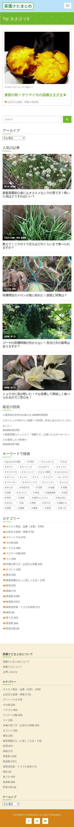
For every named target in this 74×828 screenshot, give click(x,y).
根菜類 (35, 102)
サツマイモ (12, 471)
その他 (9, 542)
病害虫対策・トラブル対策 (20, 607)
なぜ (65, 461)
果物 (8, 590)
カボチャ (45, 466)
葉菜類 (9, 623)
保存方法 (25, 487)
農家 (22, 508)
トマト (25, 477)
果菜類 (9, 596)
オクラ (10, 466)
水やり (10, 502)
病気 (8, 612)
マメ (8, 558)
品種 (9, 492)
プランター (12, 482)
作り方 (10, 487)
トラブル (11, 547)
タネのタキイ (63, 471)
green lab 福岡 (13, 461)
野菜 (49, 508)
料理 (9, 497)
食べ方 (63, 508)
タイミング (28, 471)
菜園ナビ (63, 502)
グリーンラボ (13, 537)
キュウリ (62, 466)
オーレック (27, 466)
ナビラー (50, 477)
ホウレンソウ (30, 482)
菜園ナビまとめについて (16, 661)
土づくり (23, 492)
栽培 (22, 497)
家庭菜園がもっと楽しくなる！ (23, 580)
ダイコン (11, 477)
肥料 (34, 502)
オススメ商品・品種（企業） (21, 526)
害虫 (37, 492)
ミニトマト (49, 482)
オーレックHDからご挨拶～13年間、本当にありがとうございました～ (37, 423)
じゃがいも (49, 461)
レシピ (65, 482)
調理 (9, 508)
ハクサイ (65, 477)
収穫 (65, 487)
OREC (32, 461)
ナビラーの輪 (13, 553)
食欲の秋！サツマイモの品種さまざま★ (35, 94)
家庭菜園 (51, 492)
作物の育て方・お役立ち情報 (21, 564)
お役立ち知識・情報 (18, 102)
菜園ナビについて (12, 666)
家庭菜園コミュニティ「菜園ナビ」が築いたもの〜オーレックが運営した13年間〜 (36, 437)
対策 (66, 492)
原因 (52, 487)
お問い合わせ (10, 671)
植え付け (62, 497)
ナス (37, 477)
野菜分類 (11, 628)
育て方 (47, 502)
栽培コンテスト (41, 497)
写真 (40, 487)
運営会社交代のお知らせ (18, 414)
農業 (35, 508)
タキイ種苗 (45, 471)
